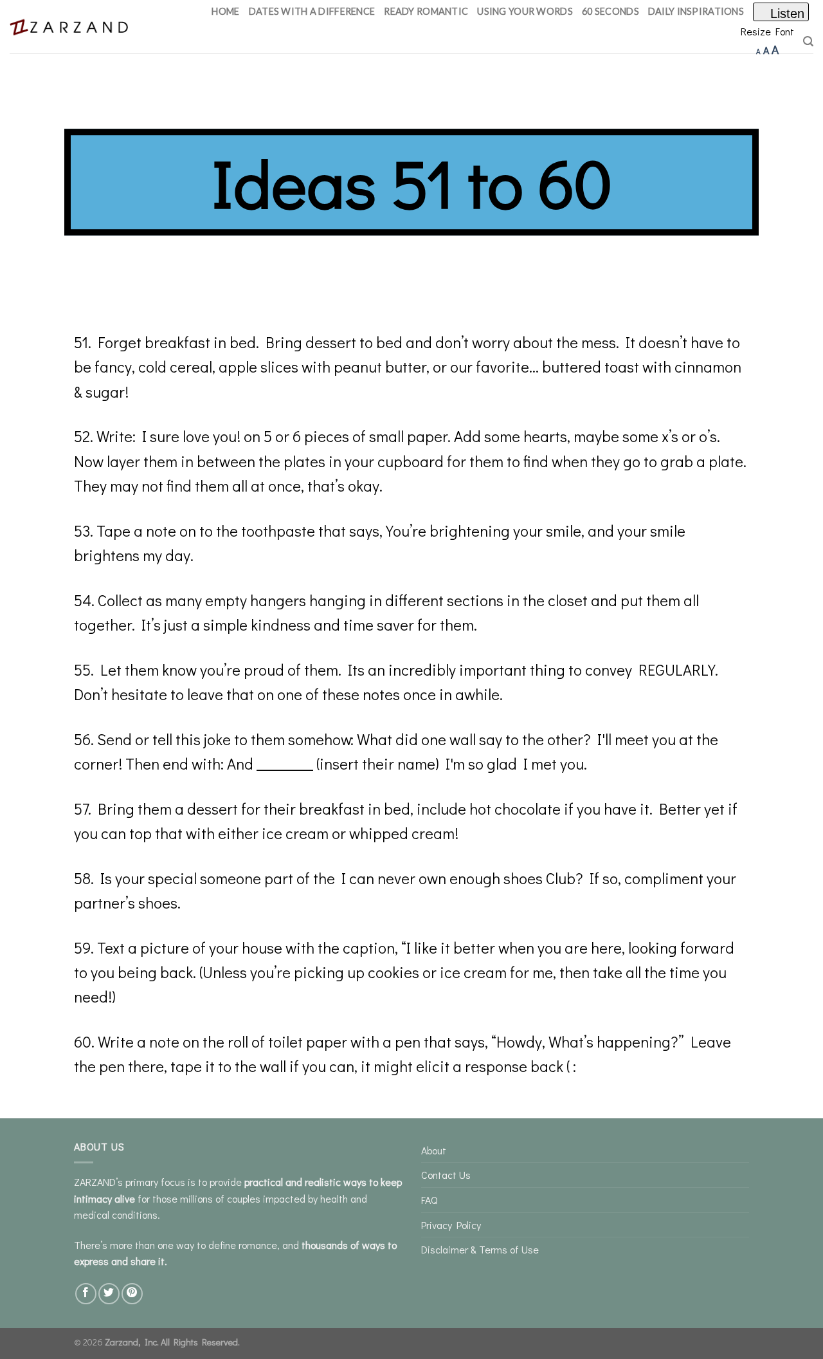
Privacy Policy (451, 1225)
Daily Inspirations (696, 11)
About (433, 1150)
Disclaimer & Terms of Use (480, 1249)
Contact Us (446, 1174)
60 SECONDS (610, 11)
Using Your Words (525, 11)
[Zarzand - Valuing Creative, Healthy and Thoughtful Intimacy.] (72, 26)
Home (225, 11)
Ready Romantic (426, 11)
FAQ (429, 1199)
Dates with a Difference (312, 11)
